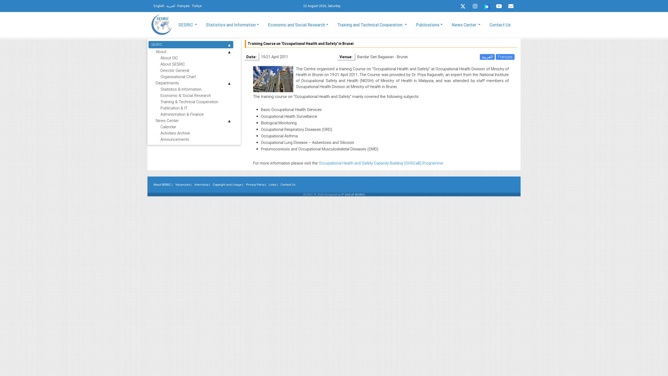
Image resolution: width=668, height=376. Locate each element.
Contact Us (500, 24)
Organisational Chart (178, 76)
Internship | (202, 184)
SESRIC (156, 44)
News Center (167, 120)
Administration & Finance (182, 114)
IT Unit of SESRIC (353, 194)
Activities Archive (175, 133)
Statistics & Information (180, 89)
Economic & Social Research (185, 95)
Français (505, 56)
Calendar (168, 126)
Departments (167, 82)
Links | (273, 184)
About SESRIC (172, 64)
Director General (174, 70)
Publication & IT (173, 107)
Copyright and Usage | (228, 184)
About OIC (169, 57)
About (161, 51)
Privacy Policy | (256, 184)
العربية (487, 56)
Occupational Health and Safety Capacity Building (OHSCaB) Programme (381, 163)
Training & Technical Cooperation (189, 101)
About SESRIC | (162, 184)
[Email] (511, 6)
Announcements (174, 139)
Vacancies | (183, 184)
